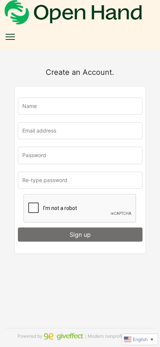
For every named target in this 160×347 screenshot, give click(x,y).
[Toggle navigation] (10, 36)
